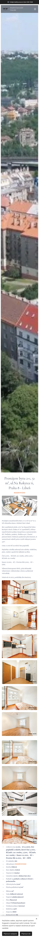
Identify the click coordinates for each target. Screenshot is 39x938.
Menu (35, 9)
